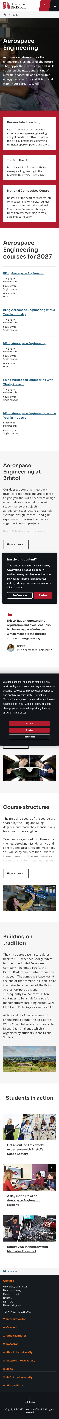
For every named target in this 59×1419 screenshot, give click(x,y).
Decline (29, 730)
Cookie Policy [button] (32, 703)
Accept (29, 723)
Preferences (29, 737)
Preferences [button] (19, 712)
